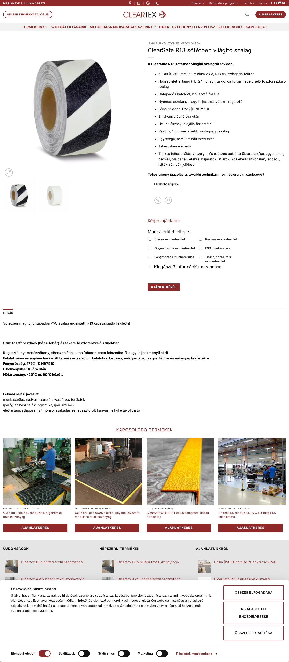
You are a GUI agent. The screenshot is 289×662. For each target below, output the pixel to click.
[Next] (133, 108)
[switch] (84, 653)
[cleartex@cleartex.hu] (139, 3)
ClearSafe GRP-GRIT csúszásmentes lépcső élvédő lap (178, 515)
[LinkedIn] (279, 3)
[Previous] (11, 108)
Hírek (164, 27)
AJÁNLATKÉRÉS (163, 287)
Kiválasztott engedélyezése (253, 612)
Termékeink (33, 27)
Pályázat (196, 3)
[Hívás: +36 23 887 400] (157, 200)
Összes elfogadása (254, 592)
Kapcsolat (256, 27)
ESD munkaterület (218, 248)
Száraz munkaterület (169, 239)
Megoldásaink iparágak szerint (121, 27)
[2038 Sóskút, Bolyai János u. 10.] (130, 3)
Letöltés (249, 3)
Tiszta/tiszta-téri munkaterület (218, 259)
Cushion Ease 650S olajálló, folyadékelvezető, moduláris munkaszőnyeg (107, 515)
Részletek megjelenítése (194, 653)
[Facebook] (271, 3)
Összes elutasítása (253, 633)
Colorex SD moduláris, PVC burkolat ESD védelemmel (247, 515)
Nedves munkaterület (221, 239)
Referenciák (230, 27)
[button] (247, 14)
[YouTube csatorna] (283, 3)
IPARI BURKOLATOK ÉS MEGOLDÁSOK (174, 43)
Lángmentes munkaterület (174, 257)
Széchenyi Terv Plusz (193, 27)
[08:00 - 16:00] (148, 3)
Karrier (263, 3)
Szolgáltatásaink (69, 27)
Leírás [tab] (8, 313)
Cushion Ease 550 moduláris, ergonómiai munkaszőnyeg (32, 515)
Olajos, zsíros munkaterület (174, 248)
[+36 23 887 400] (158, 3)
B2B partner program (222, 3)
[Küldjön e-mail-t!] (275, 3)
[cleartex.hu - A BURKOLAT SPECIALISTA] (144, 14)
